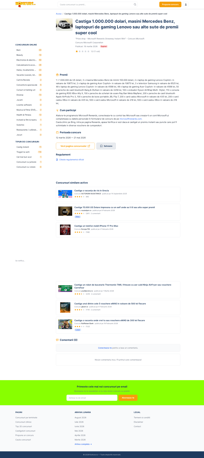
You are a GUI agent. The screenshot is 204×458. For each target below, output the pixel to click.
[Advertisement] (29, 26)
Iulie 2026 (79, 422)
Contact (137, 426)
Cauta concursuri (23, 439)
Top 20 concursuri (23, 426)
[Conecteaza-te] (186, 4)
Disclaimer (138, 422)
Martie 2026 (80, 439)
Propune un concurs (24, 435)
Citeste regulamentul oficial (71, 159)
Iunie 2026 (79, 426)
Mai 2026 (79, 431)
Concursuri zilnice (23, 422)
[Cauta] (135, 4)
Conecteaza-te (105, 348)
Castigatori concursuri (25, 431)
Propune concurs (170, 4)
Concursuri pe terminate (26, 417)
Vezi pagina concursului (73, 146)
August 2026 (80, 417)
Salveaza (108, 146)
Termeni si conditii (142, 417)
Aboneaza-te (128, 397)
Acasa (58, 13)
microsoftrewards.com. (131, 118)
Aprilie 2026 (80, 435)
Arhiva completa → (83, 444)
